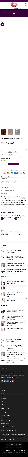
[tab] (14, 187)
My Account (4, 404)
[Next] (24, 74)
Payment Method (5, 415)
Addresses (3, 398)
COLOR (2, 154)
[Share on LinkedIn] (15, 182)
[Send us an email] (10, 381)
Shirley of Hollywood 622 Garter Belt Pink (6, 232)
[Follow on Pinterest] (13, 381)
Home (5, 12)
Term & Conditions (5, 423)
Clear (25, 149)
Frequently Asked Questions (8, 426)
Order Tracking (5, 393)
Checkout (3, 401)
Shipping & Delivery (6, 418)
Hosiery (22, 12)
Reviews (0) (4, 193)
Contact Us (4, 412)
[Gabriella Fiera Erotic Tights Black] (21, 222)
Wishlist (3, 395)
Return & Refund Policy (6, 420)
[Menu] (2, 4)
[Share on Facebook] (5, 182)
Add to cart (14, 164)
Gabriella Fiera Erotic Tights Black (21, 232)
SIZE (2, 151)
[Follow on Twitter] (7, 381)
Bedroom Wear (13, 12)
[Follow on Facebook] (2, 381)
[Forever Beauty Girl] (14, 4)
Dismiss (14, 455)
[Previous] (3, 74)
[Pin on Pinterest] (13, 182)
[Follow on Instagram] (5, 381)
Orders (3, 390)
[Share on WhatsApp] (2, 182)
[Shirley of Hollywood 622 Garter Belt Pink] (7, 222)
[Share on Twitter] (7, 182)
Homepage (10, 8)
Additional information (7, 190)
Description (4, 187)
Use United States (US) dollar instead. (17, 454)
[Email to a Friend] (10, 182)
